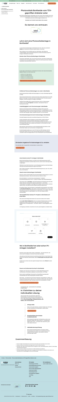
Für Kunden (35, 3)
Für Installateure (41, 3)
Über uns (18, 3)
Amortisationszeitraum (28, 166)
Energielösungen (12, 3)
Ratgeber (23, 3)
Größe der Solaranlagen (34, 93)
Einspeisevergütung (40, 126)
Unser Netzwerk (29, 3)
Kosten (30, 160)
